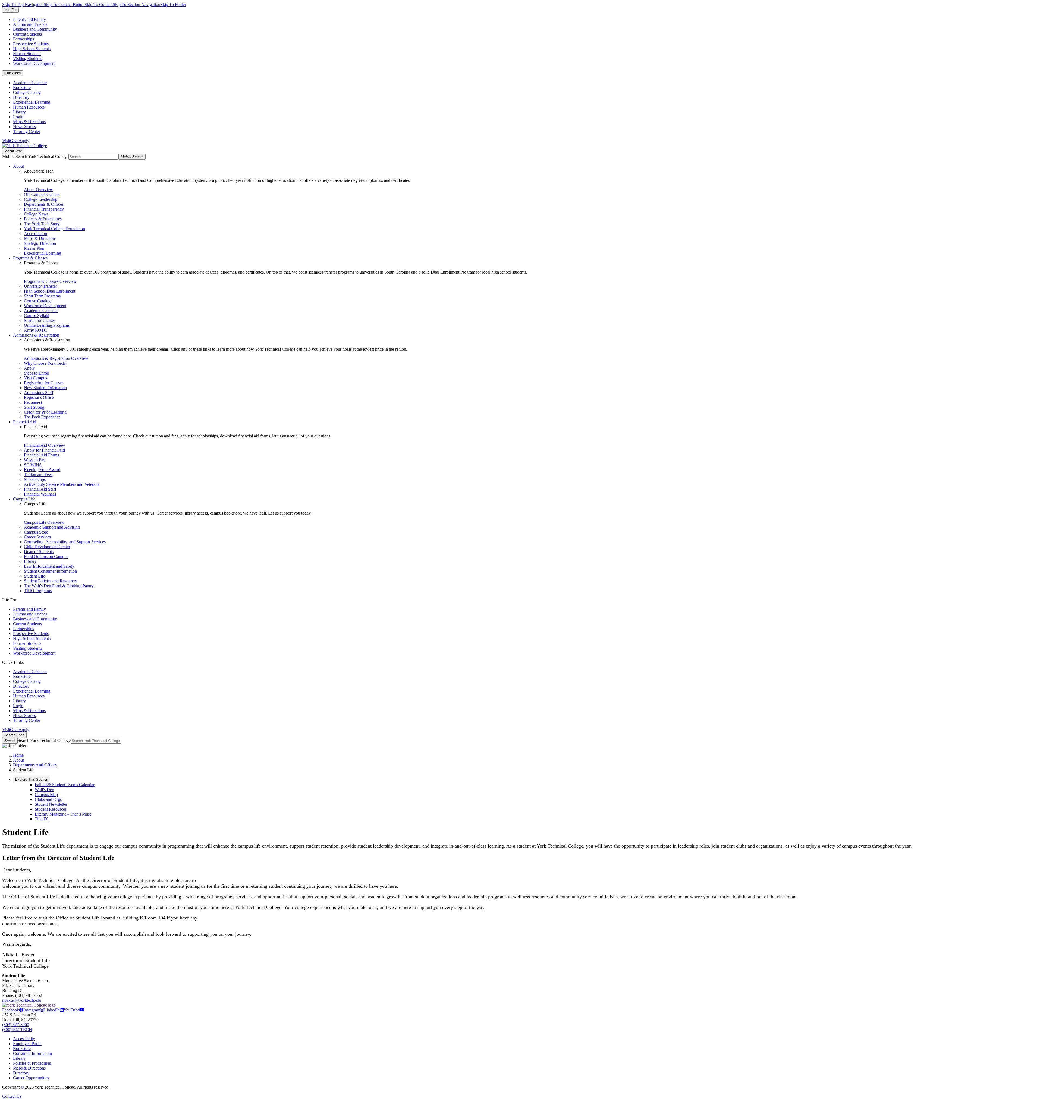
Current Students (27, 34)
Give (14, 140)
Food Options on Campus (46, 556)
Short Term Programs (42, 296)
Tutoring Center (26, 131)
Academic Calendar (30, 82)
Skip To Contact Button (64, 4)
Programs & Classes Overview (50, 281)
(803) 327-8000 (15, 1024)
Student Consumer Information (50, 571)
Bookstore (22, 87)
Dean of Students (39, 551)
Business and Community (35, 29)
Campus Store (36, 532)
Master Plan (34, 248)
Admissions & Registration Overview (56, 358)
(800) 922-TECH (17, 1029)
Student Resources (51, 809)
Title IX (41, 819)
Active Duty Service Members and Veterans (61, 484)
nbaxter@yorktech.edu (21, 1000)
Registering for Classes (43, 382)
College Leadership (40, 199)
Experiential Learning (31, 102)
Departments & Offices (44, 204)
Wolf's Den (44, 789)
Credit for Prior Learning (45, 412)
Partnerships (23, 39)
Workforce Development (34, 63)
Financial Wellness (40, 494)
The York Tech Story (42, 223)
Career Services (37, 537)
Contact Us (11, 1096)
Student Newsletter (51, 804)
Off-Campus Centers (41, 194)
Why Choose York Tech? (45, 363)
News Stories (24, 126)
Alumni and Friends (30, 24)
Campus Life (24, 499)
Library (19, 112)
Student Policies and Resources (50, 581)
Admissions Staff (38, 392)
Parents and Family (29, 19)
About (18, 166)
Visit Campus (35, 378)
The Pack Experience (42, 417)
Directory (21, 97)
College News (36, 214)
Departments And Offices (35, 765)
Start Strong (34, 407)
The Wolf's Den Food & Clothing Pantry (59, 585)
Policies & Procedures (43, 219)
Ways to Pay (34, 460)
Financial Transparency (44, 209)
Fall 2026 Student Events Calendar (65, 784)
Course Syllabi (36, 315)
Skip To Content (98, 4)
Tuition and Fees (38, 474)
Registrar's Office (39, 397)
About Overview (38, 189)
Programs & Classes (30, 258)
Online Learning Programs (47, 325)
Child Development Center (47, 546)
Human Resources (29, 107)
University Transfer (40, 286)
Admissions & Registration (36, 335)
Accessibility (24, 1038)
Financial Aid (24, 422)
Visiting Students (27, 58)
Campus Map (46, 794)
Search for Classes (39, 320)
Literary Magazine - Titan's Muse (63, 814)
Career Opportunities (31, 1077)
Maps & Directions (29, 121)
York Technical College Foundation (54, 228)
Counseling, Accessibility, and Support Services (65, 542)
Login (18, 117)
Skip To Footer (173, 4)
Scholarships (35, 479)
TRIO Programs (38, 590)
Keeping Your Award (42, 469)
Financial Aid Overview (44, 445)
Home (18, 755)
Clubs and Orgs (48, 799)
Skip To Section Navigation (136, 4)
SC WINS (33, 464)
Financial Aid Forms (41, 455)
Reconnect (33, 402)
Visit (6, 140)
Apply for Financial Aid (44, 450)
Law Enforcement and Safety (49, 566)
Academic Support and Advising (52, 527)
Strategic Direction (40, 243)
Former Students (27, 53)
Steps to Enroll (36, 373)
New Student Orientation (45, 387)
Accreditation (35, 233)
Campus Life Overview (44, 522)
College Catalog (27, 92)
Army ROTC (35, 330)
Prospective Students (31, 44)
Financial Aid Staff (40, 489)
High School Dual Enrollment (49, 291)
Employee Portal (27, 1043)
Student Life (34, 576)
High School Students (32, 48)
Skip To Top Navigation (23, 4)
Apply (23, 140)
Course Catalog (37, 301)
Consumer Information (32, 1053)
